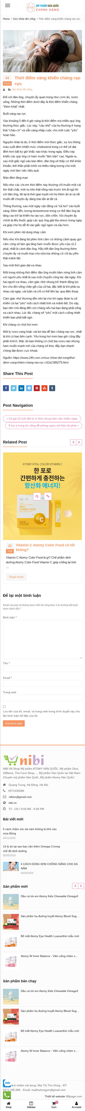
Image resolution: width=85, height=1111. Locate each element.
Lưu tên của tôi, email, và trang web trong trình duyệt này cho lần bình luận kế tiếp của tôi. (41, 713)
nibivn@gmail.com (20, 796)
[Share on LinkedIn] (21, 388)
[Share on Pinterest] (37, 388)
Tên (6, 663)
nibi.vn (12, 802)
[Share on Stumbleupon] (44, 388)
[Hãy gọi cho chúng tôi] (7, 1083)
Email (7, 677)
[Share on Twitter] (14, 388)
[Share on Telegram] (29, 388)
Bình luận (10, 617)
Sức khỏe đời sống (22, 89)
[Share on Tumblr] (52, 388)
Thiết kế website (55, 1096)
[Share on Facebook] (6, 388)
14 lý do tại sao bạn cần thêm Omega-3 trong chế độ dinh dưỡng (31, 848)
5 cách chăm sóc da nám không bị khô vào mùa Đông (30, 831)
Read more (16, 577)
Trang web (9, 692)
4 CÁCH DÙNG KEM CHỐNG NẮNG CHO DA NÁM (49, 866)
